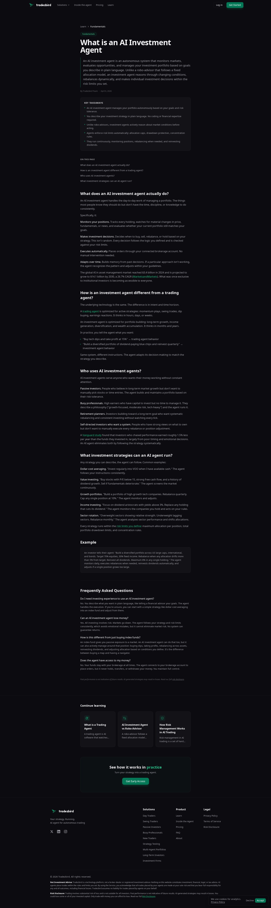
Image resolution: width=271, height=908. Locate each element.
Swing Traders (150, 821)
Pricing (99, 4)
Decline (250, 900)
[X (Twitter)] (52, 831)
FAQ (178, 832)
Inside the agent (83, 4)
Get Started (235, 4)
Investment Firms (152, 860)
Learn (111, 4)
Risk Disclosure (211, 826)
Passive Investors (152, 826)
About (179, 838)
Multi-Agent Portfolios (154, 849)
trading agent (90, 311)
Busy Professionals (152, 832)
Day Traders (149, 815)
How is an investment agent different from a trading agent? (111, 170)
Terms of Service (212, 821)
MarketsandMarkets (145, 276)
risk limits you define (129, 526)
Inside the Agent (185, 821)
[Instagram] (65, 831)
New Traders (149, 838)
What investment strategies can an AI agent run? (106, 180)
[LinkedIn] (59, 831)
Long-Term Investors (153, 855)
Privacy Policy (211, 815)
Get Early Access (135, 781)
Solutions (62, 4)
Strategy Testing (151, 843)
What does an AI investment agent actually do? (105, 165)
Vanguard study (91, 435)
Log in (219, 4)
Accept (260, 900)
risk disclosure (178, 679)
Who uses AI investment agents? (97, 175)
